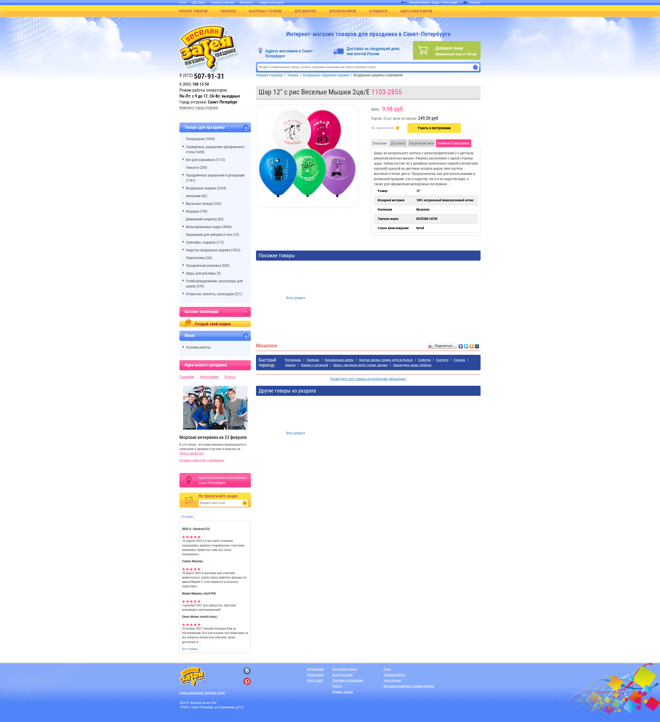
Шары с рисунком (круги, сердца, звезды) (360, 365)
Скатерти (442, 360)
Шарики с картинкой (314, 365)
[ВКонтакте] (461, 345)
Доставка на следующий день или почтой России (373, 51)
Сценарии (186, 377)
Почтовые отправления (348, 680)
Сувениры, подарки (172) (205, 242)
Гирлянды (313, 360)
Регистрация (449, 2)
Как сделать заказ (345, 669)
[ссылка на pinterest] (247, 681)
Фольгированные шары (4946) (209, 227)
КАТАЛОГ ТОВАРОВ (193, 11)
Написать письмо (222, 2)
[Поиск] (475, 67)
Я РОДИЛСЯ (378, 11)
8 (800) (194, 84)
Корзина (475, 2)
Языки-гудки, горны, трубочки (412, 365)
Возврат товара (343, 692)
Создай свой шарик (271, 2)
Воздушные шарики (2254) (206, 188)
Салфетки (424, 360)
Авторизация (315, 669)
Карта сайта (315, 680)
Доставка (199, 2)
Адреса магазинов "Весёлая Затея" (202, 693)
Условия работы (198, 347)
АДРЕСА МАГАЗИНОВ (416, 11)
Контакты (246, 2)
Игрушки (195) (196, 211)
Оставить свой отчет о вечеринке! (201, 460)
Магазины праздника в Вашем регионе (409, 686)
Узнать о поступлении (434, 128)
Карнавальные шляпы (339, 360)
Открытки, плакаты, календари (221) (214, 294)
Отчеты (230, 377)
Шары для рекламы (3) (203, 273)
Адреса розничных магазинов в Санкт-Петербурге (222, 480)
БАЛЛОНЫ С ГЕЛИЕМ (265, 11)
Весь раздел (295, 298)
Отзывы (187, 517)
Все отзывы (189, 649)
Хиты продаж (392, 680)
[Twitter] (466, 345)
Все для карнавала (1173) (205, 160)
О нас (183, 2)
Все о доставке (343, 675)
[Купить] (385, 128)
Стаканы (459, 360)
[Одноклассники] (471, 345)
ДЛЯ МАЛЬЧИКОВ (342, 11)
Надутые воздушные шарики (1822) (213, 250)
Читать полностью (191, 453)
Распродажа (293, 360)
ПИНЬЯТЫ (228, 11)
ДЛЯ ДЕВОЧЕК (305, 11)
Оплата (337, 686)
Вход (435, 2)
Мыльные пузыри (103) (203, 204)
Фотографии (209, 377)
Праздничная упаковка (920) (207, 265)
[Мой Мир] (477, 345)
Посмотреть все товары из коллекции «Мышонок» (368, 379)
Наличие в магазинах (454, 143)
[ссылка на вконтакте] (247, 671)
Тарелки (290, 365)
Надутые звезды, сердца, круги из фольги (385, 360)
